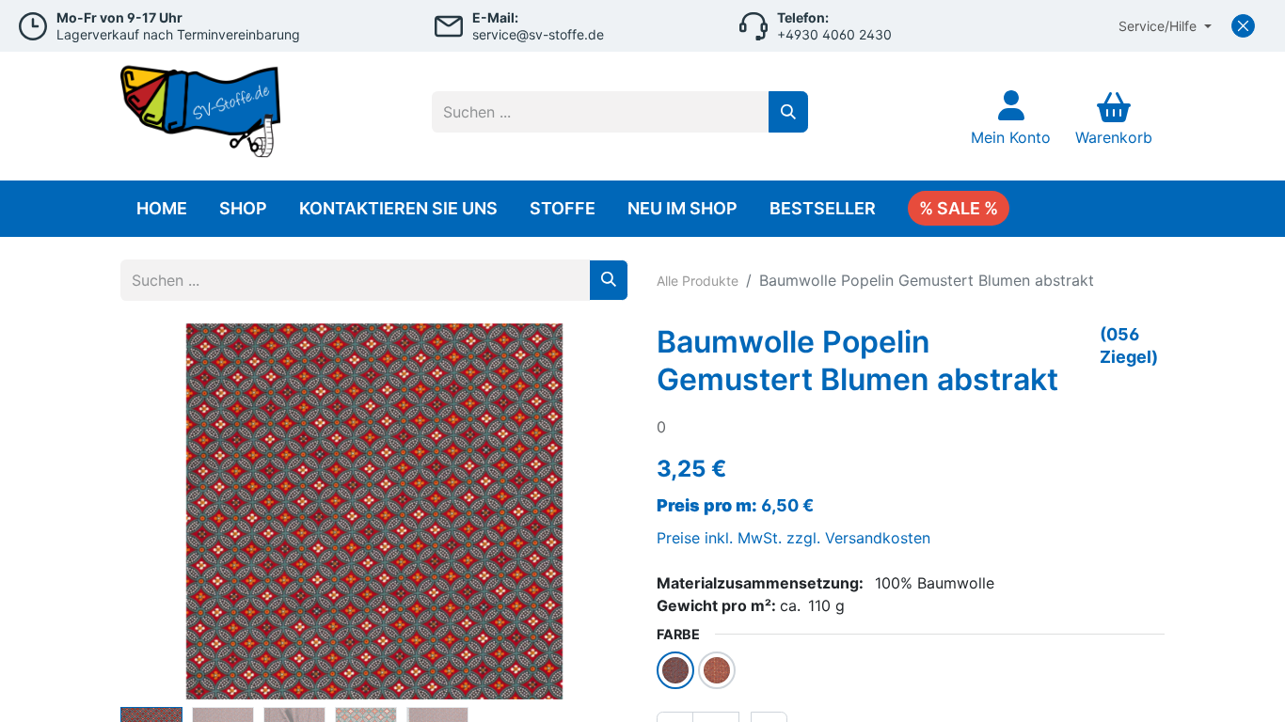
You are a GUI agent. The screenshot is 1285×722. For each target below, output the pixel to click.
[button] (158, 511)
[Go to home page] (200, 107)
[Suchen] (788, 112)
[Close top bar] (1243, 26)
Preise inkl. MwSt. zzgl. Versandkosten (793, 537)
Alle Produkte (697, 281)
